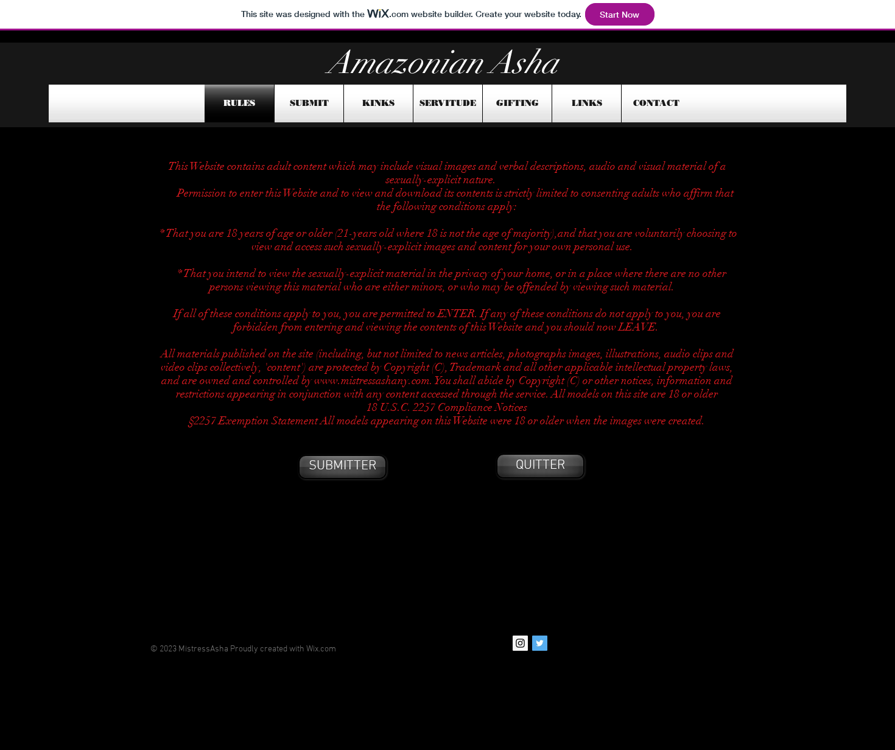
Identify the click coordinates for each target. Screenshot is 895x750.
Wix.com (321, 649)
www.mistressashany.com (372, 380)
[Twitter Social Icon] (539, 643)
